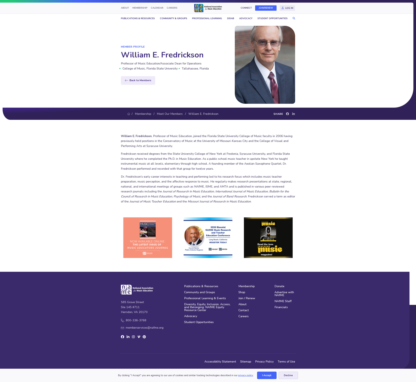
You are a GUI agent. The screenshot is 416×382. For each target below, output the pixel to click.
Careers (172, 8)
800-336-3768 (136, 320)
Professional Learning (207, 18)
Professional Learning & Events (205, 298)
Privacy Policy (264, 361)
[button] (293, 18)
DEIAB (230, 18)
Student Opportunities (272, 18)
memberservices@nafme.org (144, 328)
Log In (289, 8)
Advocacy (245, 18)
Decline (288, 375)
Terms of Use (286, 361)
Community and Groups (199, 292)
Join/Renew (266, 8)
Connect (246, 8)
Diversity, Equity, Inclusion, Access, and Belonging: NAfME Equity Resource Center (207, 307)
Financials (281, 307)
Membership (139, 8)
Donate (279, 286)
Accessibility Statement (220, 361)
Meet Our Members (170, 114)
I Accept (267, 375)
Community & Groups (173, 18)
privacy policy (245, 375)
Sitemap (245, 361)
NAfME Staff (283, 301)
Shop (241, 292)
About (125, 8)
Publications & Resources (138, 18)
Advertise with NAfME (284, 294)
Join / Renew (246, 298)
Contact (243, 310)
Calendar (157, 8)
